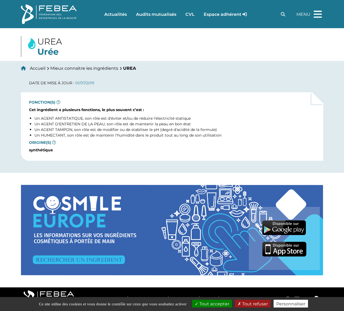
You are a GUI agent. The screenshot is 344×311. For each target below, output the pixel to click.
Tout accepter (213, 303)
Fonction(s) (42, 102)
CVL (190, 14)
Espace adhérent (222, 14)
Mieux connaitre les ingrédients (84, 68)
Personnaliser (290, 303)
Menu (309, 12)
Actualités (115, 14)
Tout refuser (254, 303)
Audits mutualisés (156, 14)
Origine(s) (40, 142)
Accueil (37, 68)
